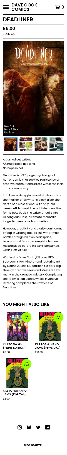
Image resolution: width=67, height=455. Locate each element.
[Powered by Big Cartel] (33, 445)
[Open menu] (6, 7)
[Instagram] (19, 427)
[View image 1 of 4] (11, 144)
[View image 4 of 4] (56, 144)
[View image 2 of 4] (26, 144)
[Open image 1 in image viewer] (33, 88)
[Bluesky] (29, 427)
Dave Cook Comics (24, 7)
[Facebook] (47, 427)
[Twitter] (38, 427)
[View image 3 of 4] (41, 144)
